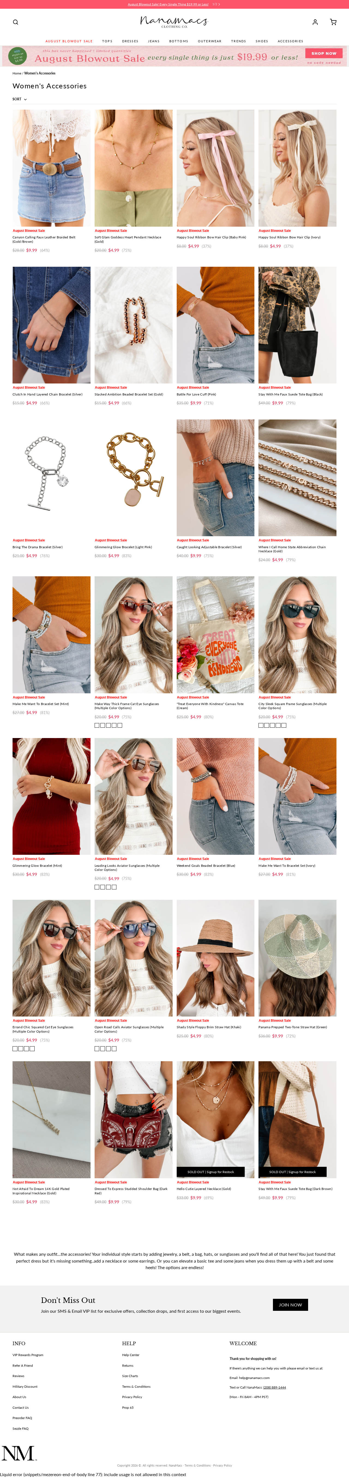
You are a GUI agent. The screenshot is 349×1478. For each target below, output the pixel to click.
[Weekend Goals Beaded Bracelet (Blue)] (216, 796)
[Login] (317, 22)
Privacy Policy (132, 1397)
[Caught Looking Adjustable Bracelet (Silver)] (216, 477)
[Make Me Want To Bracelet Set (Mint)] (52, 634)
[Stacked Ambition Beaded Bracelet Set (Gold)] (134, 325)
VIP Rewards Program (28, 1355)
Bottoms (178, 41)
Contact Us (21, 1407)
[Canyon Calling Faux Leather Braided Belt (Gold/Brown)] (52, 168)
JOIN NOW (290, 1304)
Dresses (130, 41)
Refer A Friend (23, 1365)
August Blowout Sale (69, 41)
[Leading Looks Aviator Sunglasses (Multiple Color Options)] (134, 796)
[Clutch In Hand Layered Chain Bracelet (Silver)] (52, 325)
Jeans (154, 41)
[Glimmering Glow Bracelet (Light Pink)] (134, 477)
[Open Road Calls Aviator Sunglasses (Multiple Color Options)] (134, 958)
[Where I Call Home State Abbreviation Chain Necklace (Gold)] (297, 477)
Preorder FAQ (22, 1418)
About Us (19, 1397)
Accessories (290, 41)
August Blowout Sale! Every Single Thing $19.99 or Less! (168, 4)
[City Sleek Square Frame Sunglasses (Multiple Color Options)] (297, 634)
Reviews (18, 1376)
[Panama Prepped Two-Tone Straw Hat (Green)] (297, 958)
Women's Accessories (39, 73)
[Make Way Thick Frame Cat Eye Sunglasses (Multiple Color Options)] (134, 634)
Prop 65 (128, 1407)
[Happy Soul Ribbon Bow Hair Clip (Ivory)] (297, 168)
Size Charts (130, 1376)
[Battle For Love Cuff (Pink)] (216, 325)
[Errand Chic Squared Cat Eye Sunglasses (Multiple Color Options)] (52, 958)
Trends (238, 41)
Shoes (262, 41)
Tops (107, 41)
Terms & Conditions (136, 1386)
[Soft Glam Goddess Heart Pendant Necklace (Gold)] (134, 168)
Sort (17, 99)
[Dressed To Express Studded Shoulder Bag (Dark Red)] (134, 1119)
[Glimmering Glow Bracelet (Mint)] (52, 796)
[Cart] (331, 22)
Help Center (130, 1355)
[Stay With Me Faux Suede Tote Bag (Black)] (297, 325)
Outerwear (210, 41)
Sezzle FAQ (21, 1428)
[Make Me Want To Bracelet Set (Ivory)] (297, 796)
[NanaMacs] (174, 22)
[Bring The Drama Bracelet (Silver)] (52, 477)
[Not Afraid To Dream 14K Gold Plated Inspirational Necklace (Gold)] (52, 1119)
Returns (127, 1365)
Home (17, 73)
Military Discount (25, 1386)
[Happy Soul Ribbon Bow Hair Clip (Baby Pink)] (216, 168)
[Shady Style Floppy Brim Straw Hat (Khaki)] (216, 958)
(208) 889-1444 (274, 1387)
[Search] (16, 22)
